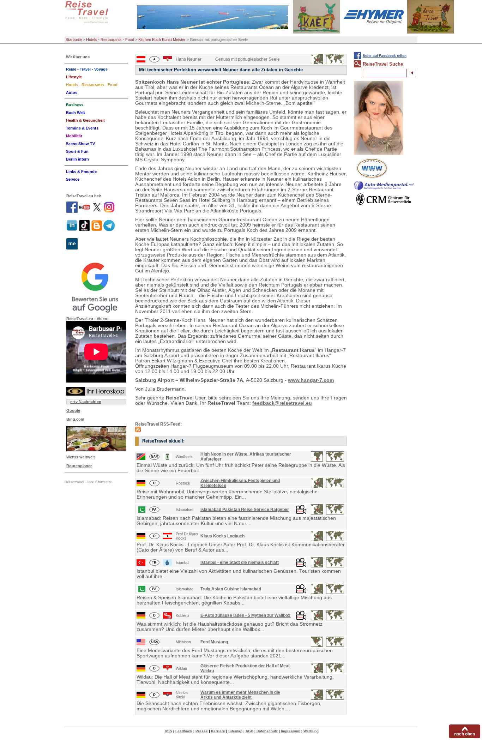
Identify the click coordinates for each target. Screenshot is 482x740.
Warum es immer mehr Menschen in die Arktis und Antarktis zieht (240, 695)
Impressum (290, 731)
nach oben (464, 734)
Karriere (218, 731)
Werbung (311, 731)
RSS (168, 731)
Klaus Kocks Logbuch (222, 536)
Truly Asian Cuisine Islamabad (230, 588)
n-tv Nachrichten (85, 401)
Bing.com (75, 419)
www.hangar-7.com (311, 380)
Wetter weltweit (80, 457)
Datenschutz (267, 731)
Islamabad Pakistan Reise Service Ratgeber (244, 509)
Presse (201, 731)
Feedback (183, 731)
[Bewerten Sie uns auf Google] (96, 286)
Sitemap (235, 731)
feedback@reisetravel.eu (282, 403)
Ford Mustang (214, 641)
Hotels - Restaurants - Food (110, 39)
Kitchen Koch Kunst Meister (162, 39)
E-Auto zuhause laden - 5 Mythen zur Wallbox (245, 615)
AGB (249, 731)
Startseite (74, 39)
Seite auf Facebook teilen (384, 56)
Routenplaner (79, 466)
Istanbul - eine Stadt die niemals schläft (239, 562)
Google (73, 410)
